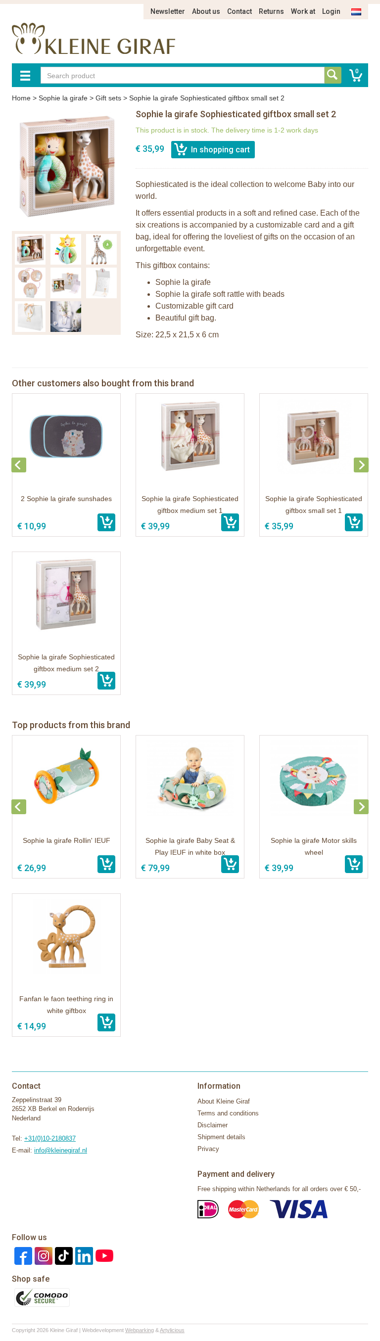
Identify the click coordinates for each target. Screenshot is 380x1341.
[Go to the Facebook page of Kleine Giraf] (22, 1255)
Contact (239, 11)
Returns (271, 11)
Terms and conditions (228, 1113)
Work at (303, 11)
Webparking (139, 1330)
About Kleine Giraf (223, 1101)
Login (331, 11)
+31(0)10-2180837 (50, 1138)
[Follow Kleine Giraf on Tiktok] (62, 1255)
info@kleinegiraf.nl (60, 1150)
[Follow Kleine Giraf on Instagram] (42, 1255)
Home (21, 98)
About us (206, 11)
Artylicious (172, 1330)
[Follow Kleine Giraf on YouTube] (103, 1255)
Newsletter (167, 11)
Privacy (208, 1149)
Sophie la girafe (63, 98)
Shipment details (221, 1137)
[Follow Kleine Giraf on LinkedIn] (83, 1255)
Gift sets (108, 98)
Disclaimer (212, 1125)
